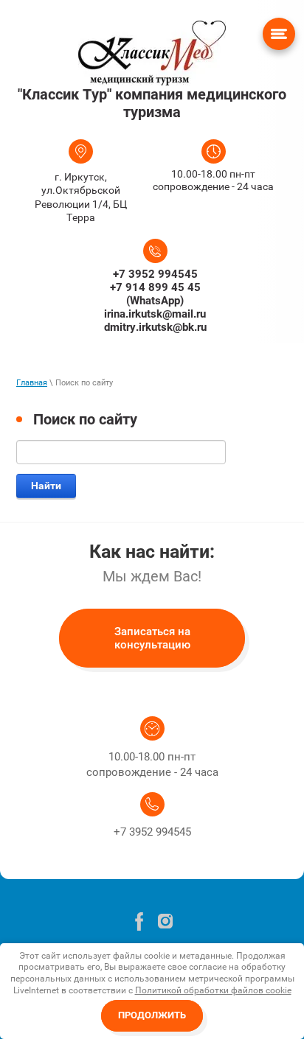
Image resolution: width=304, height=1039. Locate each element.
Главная (31, 383)
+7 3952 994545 (155, 274)
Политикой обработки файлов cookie (213, 990)
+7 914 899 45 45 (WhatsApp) (155, 294)
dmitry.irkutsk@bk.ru (155, 327)
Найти (46, 485)
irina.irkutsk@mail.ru (155, 314)
